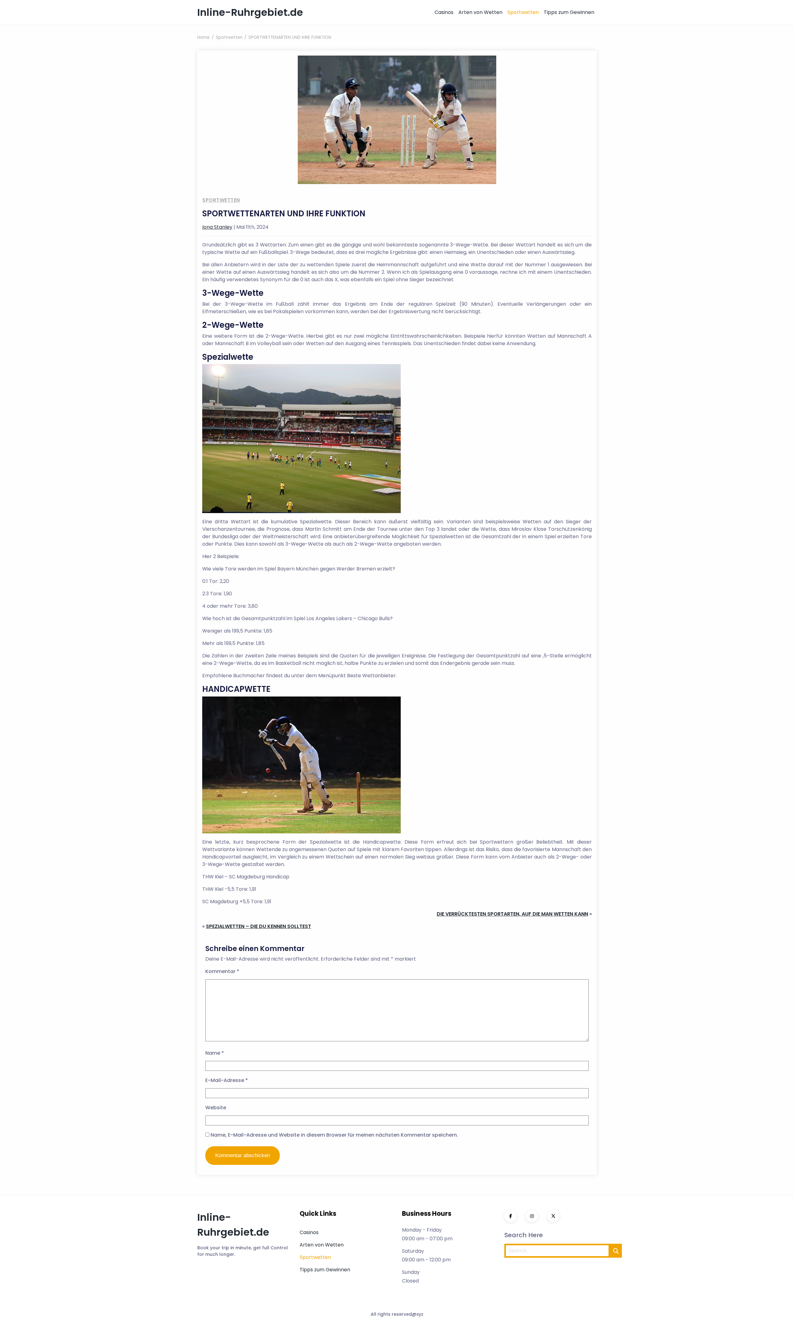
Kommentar (222, 971)
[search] (616, 1251)
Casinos (444, 12)
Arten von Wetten (480, 12)
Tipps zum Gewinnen (569, 12)
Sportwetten (523, 12)
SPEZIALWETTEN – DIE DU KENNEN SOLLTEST (258, 926)
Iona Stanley (217, 227)
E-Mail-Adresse (226, 1080)
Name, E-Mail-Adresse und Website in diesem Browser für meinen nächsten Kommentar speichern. (334, 1134)
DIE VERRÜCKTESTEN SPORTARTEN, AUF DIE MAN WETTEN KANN (512, 913)
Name (214, 1053)
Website (215, 1107)
